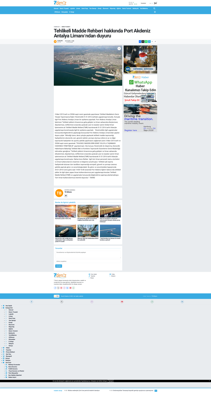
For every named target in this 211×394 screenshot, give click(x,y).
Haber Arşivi (12, 377)
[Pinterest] (61, 287)
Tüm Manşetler (13, 373)
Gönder (58, 266)
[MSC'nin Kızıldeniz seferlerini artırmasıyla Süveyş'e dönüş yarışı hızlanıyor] (110, 211)
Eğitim (119, 8)
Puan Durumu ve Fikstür (16, 371)
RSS (57, 296)
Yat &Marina (144, 8)
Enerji (99, 8)
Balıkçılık (136, 8)
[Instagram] (64, 287)
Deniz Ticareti (64, 8)
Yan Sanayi (92, 8)
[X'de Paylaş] (143, 41)
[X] (58, 287)
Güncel (56, 8)
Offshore (57, 12)
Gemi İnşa (85, 8)
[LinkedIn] (67, 287)
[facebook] (31, 301)
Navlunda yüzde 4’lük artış (63, 218)
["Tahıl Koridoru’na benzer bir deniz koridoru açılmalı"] (110, 231)
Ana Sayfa (9, 305)
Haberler (57, 26)
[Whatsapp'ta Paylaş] (146, 41)
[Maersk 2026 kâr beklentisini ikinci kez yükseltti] (88, 231)
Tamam (110, 381)
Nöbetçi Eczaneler (14, 364)
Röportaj (112, 8)
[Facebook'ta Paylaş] (140, 41)
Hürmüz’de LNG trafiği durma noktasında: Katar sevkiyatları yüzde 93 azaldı (64, 240)
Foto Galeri (94, 274)
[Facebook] (55, 287)
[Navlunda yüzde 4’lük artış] (65, 211)
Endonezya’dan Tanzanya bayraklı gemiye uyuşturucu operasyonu (133, 390)
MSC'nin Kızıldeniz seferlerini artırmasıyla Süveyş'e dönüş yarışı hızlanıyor (110, 220)
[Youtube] (70, 287)
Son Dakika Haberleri (15, 375)
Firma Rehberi (10, 352)
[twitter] (61, 301)
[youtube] (122, 301)
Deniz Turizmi (126, 8)
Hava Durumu (12, 367)
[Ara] (154, 8)
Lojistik (72, 8)
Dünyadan (64, 12)
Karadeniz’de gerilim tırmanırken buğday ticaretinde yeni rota (87, 219)
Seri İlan (8, 354)
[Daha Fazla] (149, 41)
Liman (78, 8)
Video (113, 274)
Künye (92, 278)
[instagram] (91, 301)
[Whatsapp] (73, 287)
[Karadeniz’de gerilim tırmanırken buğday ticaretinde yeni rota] (88, 211)
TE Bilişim (154, 296)
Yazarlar (93, 276)
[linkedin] (182, 301)
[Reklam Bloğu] (140, 59)
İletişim (113, 276)
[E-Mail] (66, 195)
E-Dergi (71, 12)
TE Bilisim (68, 192)
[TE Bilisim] (59, 193)
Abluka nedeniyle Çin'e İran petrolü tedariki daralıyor (84, 390)
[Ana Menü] (154, 12)
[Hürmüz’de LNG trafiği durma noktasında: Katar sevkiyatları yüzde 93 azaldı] (65, 231)
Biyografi (9, 356)
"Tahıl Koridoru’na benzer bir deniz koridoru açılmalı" (110, 239)
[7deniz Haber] (60, 3)
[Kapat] (210, 381)
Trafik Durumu (13, 369)
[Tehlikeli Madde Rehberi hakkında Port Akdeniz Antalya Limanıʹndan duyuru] (88, 65)
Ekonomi (105, 8)
